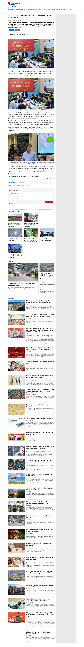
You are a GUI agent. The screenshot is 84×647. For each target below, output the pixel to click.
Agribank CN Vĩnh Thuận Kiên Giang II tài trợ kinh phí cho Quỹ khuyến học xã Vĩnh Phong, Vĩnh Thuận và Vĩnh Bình (39, 330)
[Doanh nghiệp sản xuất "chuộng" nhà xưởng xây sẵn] (23, 272)
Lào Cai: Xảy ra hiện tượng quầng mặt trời (14, 239)
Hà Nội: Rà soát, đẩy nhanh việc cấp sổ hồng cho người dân (39, 586)
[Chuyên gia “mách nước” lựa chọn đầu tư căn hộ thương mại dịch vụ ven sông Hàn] (16, 305)
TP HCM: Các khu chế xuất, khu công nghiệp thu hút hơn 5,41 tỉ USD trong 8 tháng (39, 461)
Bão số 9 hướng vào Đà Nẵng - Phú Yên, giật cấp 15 (20, 34)
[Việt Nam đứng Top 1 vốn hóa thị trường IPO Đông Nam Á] (16, 548)
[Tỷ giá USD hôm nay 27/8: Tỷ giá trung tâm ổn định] (16, 366)
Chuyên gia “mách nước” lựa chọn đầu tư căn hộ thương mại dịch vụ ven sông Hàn (39, 301)
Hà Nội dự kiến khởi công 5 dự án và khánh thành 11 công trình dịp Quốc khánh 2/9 (39, 572)
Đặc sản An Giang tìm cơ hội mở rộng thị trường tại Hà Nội (38, 633)
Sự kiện (9, 20)
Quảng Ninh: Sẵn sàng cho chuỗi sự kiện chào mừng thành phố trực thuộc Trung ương (40, 348)
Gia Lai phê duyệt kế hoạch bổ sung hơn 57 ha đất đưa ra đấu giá (39, 489)
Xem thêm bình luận (11, 206)
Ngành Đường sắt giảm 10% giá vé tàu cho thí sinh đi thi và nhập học (31, 225)
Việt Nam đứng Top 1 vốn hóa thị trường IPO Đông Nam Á (39, 544)
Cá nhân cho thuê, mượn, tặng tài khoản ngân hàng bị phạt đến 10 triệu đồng (40, 447)
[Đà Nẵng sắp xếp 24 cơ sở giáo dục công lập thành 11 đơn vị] (16, 437)
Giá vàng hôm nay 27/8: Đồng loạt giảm (38, 405)
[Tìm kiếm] (73, 10)
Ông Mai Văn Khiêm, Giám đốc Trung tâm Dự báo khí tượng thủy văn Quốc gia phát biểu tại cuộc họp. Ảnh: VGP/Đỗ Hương (31, 163)
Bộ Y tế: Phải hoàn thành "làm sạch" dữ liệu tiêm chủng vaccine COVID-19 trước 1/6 (31, 240)
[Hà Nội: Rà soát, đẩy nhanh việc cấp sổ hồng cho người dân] (16, 589)
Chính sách (28, 450)
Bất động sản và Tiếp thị (31, 394)
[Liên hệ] (23, 182)
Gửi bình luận (49, 202)
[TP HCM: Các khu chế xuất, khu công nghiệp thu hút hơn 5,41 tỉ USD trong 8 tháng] (16, 464)
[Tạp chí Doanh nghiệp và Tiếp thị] (14, 3)
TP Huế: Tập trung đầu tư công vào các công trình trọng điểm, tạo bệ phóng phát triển (40, 315)
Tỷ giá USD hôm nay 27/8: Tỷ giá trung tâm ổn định (40, 362)
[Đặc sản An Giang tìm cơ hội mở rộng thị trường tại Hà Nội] (16, 636)
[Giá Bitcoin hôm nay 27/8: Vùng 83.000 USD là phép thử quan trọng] (16, 534)
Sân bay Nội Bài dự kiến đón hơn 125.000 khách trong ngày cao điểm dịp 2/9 (38, 502)
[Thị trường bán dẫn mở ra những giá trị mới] (16, 423)
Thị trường (28, 406)
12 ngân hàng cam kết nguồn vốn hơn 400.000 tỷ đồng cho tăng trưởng (47, 291)
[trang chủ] (8, 10)
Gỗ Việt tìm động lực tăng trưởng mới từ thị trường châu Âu (47, 284)
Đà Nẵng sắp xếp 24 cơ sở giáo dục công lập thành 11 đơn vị (39, 433)
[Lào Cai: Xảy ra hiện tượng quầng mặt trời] (15, 232)
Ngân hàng (28, 365)
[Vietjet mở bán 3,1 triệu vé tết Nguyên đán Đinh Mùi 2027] (16, 478)
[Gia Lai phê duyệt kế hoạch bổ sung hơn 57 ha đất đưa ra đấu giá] (16, 492)
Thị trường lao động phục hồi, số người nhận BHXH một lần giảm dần (15, 256)
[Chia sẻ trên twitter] (18, 182)
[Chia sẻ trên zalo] (21, 182)
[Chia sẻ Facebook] (12, 30)
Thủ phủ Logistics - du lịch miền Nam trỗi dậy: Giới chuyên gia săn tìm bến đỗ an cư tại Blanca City (40, 391)
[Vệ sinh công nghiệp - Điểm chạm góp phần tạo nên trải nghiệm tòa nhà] (16, 380)
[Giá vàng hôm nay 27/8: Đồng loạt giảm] (16, 409)
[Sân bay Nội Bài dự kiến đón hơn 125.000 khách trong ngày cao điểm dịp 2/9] (16, 506)
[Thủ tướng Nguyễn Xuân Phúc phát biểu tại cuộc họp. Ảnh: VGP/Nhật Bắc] (31, 93)
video (57, 9)
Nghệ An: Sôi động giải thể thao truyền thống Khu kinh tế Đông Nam (14, 225)
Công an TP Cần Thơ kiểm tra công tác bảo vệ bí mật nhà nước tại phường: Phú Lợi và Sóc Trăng (40, 614)
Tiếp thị (11, 9)
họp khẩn (27, 185)
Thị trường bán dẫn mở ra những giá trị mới (39, 418)
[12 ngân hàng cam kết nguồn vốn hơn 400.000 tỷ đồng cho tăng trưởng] (16, 603)
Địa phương (28, 318)
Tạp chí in (60, 9)
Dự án (27, 304)
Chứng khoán (29, 547)
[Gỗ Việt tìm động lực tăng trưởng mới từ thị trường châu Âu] (16, 562)
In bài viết (18, 30)
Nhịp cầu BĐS (28, 519)
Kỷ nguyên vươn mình (67, 9)
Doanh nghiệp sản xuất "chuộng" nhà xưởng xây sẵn (21, 284)
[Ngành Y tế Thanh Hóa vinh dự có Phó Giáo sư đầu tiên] (47, 232)
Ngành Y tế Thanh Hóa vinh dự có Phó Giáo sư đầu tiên (46, 239)
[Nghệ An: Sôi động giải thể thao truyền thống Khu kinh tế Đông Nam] (15, 217)
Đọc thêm (11, 298)
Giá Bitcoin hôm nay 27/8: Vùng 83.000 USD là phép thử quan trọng (39, 530)
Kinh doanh (28, 477)
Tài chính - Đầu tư (29, 420)
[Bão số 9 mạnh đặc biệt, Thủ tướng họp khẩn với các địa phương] (31, 53)
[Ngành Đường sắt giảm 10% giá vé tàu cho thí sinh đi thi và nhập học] (31, 217)
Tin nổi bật (11, 261)
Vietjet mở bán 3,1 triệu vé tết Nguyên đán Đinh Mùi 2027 (39, 475)
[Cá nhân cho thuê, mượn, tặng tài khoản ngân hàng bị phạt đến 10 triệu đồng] (16, 451)
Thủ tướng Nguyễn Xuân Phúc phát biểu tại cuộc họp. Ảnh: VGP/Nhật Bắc (31, 109)
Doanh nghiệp (29, 379)
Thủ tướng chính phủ (20, 185)
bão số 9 (13, 185)
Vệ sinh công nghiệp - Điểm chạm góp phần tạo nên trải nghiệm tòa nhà (39, 376)
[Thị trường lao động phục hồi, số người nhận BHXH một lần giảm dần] (15, 248)
